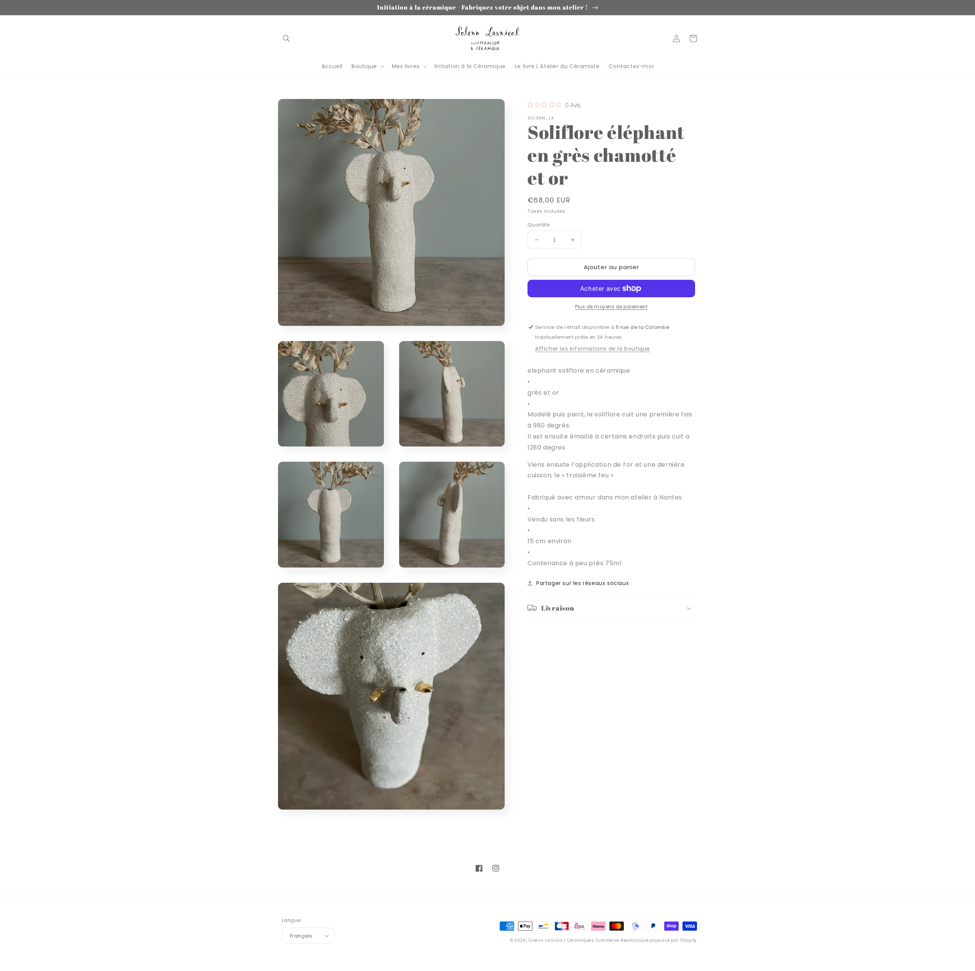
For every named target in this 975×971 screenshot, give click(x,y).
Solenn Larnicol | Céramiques (561, 940)
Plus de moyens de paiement (611, 306)
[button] (286, 38)
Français (301, 935)
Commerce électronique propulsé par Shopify (646, 940)
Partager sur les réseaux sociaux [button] (582, 583)
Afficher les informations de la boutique (592, 348)
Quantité (538, 224)
